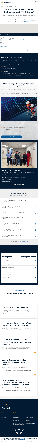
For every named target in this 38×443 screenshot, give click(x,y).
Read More (31, 316)
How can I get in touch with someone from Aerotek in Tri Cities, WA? (14, 224)
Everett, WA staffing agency (6, 264)
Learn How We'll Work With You (11, 137)
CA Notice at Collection (17, 422)
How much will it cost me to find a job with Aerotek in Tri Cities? (14, 236)
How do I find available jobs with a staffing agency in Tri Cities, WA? (14, 201)
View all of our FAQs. (24, 241)
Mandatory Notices (29, 417)
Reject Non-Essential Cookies (31, 441)
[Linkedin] (19, 430)
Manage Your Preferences (4, 441)
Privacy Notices (16, 420)
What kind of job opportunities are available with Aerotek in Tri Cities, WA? (13, 207)
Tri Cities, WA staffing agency (7, 274)
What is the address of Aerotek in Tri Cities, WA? (13, 212)
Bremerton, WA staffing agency (7, 260)
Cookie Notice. (22, 439)
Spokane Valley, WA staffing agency (8, 267)
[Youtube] (23, 430)
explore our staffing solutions (25, 21)
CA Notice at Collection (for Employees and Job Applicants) (18, 424)
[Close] (36, 438)
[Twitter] (17, 433)
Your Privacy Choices (29, 423)
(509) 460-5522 (25, 39)
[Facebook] (15, 430)
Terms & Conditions (16, 419)
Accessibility (28, 420)
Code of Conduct (16, 417)
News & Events (3, 417)
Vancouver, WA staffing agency (7, 277)
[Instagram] (21, 433)
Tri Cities (2, 37)
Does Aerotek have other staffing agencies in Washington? (12, 218)
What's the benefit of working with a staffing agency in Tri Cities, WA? (12, 230)
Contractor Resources (4, 419)
